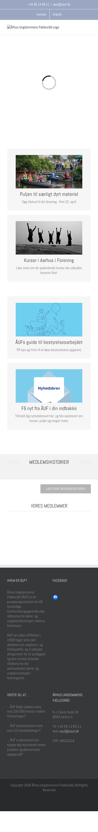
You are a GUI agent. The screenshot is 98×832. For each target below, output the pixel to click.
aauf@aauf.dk (61, 4)
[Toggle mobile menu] (89, 27)
